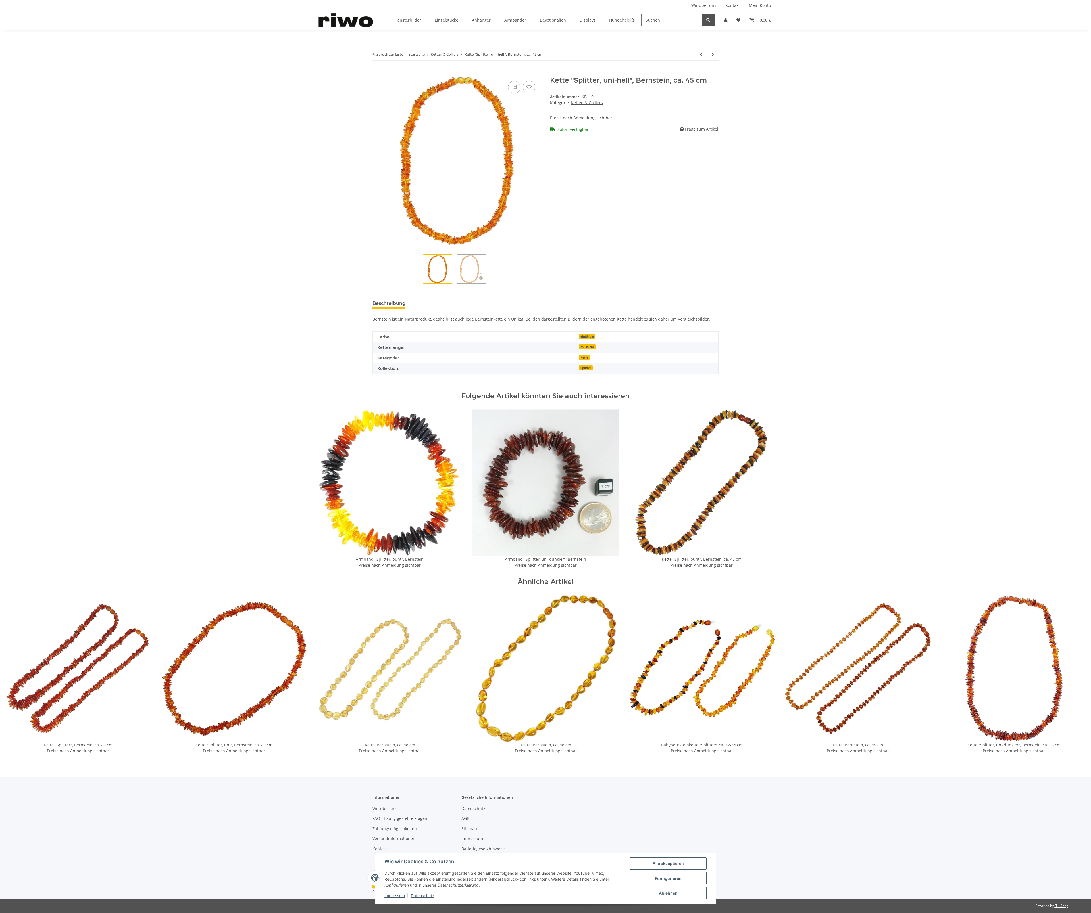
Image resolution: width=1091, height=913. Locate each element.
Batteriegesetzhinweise (483, 848)
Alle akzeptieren (668, 863)
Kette (584, 357)
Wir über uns (703, 5)
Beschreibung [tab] (388, 303)
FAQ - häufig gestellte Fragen (399, 818)
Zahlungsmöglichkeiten (394, 828)
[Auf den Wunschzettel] (529, 87)
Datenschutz (422, 895)
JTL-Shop (1061, 905)
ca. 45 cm (587, 347)
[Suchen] (708, 20)
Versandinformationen (393, 838)
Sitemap (469, 828)
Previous (14, 674)
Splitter (585, 368)
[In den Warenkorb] (377, 73)
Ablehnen (668, 893)
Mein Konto (760, 5)
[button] (725, 20)
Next (1077, 674)
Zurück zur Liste (389, 54)
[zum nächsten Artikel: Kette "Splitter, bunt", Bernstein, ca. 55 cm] (713, 54)
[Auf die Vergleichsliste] (514, 87)
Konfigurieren (668, 878)
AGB (465, 818)
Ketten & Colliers (587, 102)
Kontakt (732, 5)
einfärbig (587, 336)
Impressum (394, 895)
